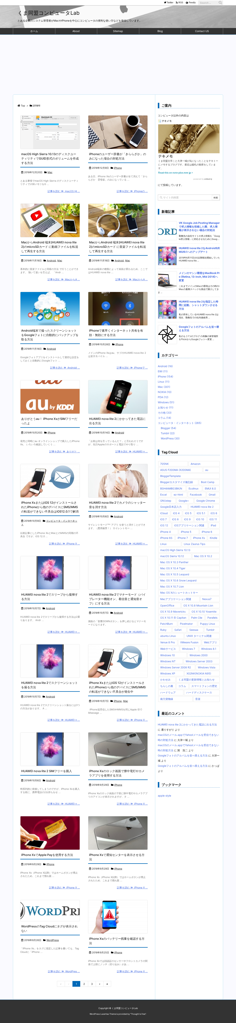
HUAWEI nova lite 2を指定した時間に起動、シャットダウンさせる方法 (198, 305)
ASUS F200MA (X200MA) (175, 469)
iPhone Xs (199, 537)
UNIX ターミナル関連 (199, 635)
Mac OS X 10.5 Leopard (174, 574)
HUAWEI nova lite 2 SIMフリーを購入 (46, 771)
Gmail (212, 494)
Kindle (213, 537)
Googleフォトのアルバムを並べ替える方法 (183, 755)
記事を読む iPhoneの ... (132, 191)
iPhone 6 (207, 531)
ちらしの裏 (166, 686)
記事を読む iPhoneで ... (132, 367)
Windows (166, 402)
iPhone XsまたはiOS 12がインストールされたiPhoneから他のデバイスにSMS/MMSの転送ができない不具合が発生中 (117, 687)
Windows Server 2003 (199, 661)
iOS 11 (213, 519)
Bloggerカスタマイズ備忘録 (176, 482)
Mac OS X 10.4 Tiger (172, 568)
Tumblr (168, 433)
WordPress (52, 940)
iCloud (164, 513)
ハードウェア (168, 692)
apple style (164, 795)
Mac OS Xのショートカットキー (179, 592)
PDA (163, 397)
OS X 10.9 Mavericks (172, 611)
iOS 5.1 (201, 513)
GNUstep (165, 500)
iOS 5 (188, 513)
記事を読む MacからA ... (64, 279)
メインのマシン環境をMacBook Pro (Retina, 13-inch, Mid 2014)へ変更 (199, 276)
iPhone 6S (166, 537)
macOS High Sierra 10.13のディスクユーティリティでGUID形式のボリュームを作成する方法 (50, 158)
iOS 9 (187, 519)
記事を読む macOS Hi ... (64, 191)
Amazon (195, 463)
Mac (50, 172)
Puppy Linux (207, 623)
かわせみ (165, 679)
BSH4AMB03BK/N (171, 488)
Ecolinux (194, 488)
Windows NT (168, 661)
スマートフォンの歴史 (204, 686)
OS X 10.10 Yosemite (204, 611)
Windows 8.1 (208, 648)
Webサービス (168, 648)
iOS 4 (176, 513)
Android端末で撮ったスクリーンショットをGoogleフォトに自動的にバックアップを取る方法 (50, 335)
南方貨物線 (166, 698)
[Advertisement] (118, 62)
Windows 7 (188, 648)
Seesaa (193, 629)
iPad (213, 525)
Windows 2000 (199, 655)
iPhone (118, 167)
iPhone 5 (186, 531)
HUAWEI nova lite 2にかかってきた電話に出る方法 (187, 724)
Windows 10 (167, 655)
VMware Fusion (189, 642)
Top (23, 105)
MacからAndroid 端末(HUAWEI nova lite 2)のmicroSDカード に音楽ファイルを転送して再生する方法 (117, 246)
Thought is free (138, 1014)
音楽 (197, 698)
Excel (163, 494)
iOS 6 (214, 513)
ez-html (178, 494)
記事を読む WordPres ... (64, 971)
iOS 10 (200, 519)
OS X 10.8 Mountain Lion (198, 605)
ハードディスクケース (199, 692)
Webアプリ (210, 642)
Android (51, 260)
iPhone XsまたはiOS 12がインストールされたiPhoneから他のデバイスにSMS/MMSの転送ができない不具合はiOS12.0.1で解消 (50, 507)
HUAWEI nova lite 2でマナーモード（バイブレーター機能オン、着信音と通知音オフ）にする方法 (117, 599)
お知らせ (165, 407)
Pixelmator (186, 623)
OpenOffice (167, 605)
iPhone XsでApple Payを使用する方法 (47, 855)
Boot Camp (207, 482)
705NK (164, 463)
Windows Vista (206, 667)
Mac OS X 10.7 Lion (172, 586)
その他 (164, 412)
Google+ (184, 500)
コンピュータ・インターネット (179, 422)
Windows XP (167, 673)
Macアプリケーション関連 (175, 599)
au (206, 469)
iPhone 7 (183, 537)
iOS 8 (175, 519)
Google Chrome (205, 500)
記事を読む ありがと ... (64, 451)
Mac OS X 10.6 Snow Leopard (178, 580)
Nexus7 (206, 599)
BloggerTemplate (170, 476)
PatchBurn (166, 623)
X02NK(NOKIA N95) (199, 673)
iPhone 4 (165, 531)
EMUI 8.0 (210, 488)
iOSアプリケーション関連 (189, 525)
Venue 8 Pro (167, 642)
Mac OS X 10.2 (203, 556)
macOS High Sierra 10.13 (175, 550)
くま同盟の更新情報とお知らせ (196, 679)
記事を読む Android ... (65, 367)
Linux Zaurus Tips (194, 543)
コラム (164, 417)
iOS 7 (163, 519)
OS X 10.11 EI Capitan (173, 617)
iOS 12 (164, 525)
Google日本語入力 (171, 506)
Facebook (196, 494)
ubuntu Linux (168, 635)
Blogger (168, 428)
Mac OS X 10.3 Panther (174, 562)
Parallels (212, 617)
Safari (177, 629)
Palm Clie (196, 617)
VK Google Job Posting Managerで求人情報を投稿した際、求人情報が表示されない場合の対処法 (199, 226)
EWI (163, 371)
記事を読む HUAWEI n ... (131, 451)
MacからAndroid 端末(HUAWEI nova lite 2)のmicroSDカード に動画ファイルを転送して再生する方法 (49, 246)
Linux (163, 381)
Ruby (163, 629)
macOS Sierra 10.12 (172, 556)
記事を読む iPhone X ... (64, 543)
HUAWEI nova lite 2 (202, 506)
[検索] (220, 3)
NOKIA (164, 392)
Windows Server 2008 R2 (175, 667)
